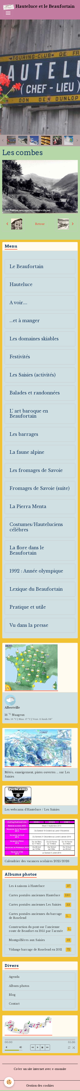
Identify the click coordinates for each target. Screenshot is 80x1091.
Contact (14, 1003)
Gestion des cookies (40, 1085)
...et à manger (25, 320)
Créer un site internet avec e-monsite (40, 1069)
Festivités (20, 356)
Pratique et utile (28, 607)
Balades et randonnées (35, 392)
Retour (40, 224)
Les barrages (24, 434)
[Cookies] (9, 1082)
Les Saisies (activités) (33, 375)
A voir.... (18, 302)
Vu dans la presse (29, 625)
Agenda (14, 976)
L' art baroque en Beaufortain (29, 414)
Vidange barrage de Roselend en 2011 (39, 949)
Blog (12, 994)
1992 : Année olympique (36, 571)
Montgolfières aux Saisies (39, 940)
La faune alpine (27, 452)
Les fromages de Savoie (36, 470)
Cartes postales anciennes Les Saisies (39, 904)
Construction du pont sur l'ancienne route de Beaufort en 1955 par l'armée (40, 929)
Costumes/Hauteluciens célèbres (36, 527)
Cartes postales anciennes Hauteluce (39, 895)
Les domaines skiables (34, 338)
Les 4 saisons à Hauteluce (39, 886)
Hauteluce (21, 284)
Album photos (19, 986)
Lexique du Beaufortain (36, 589)
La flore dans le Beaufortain (27, 550)
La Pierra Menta (28, 506)
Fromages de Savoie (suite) (40, 488)
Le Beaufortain (26, 266)
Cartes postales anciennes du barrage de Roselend (40, 916)
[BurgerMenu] (8, 13)
